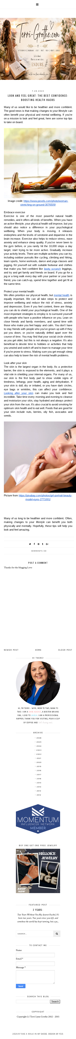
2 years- (38, 909)
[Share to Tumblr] (42, 544)
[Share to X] (30, 544)
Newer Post (11, 650)
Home (38, 650)
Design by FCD (55, 1034)
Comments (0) (39, 551)
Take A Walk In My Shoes (34, 1034)
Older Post (65, 650)
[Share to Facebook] (34, 544)
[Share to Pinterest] (39, 544)
